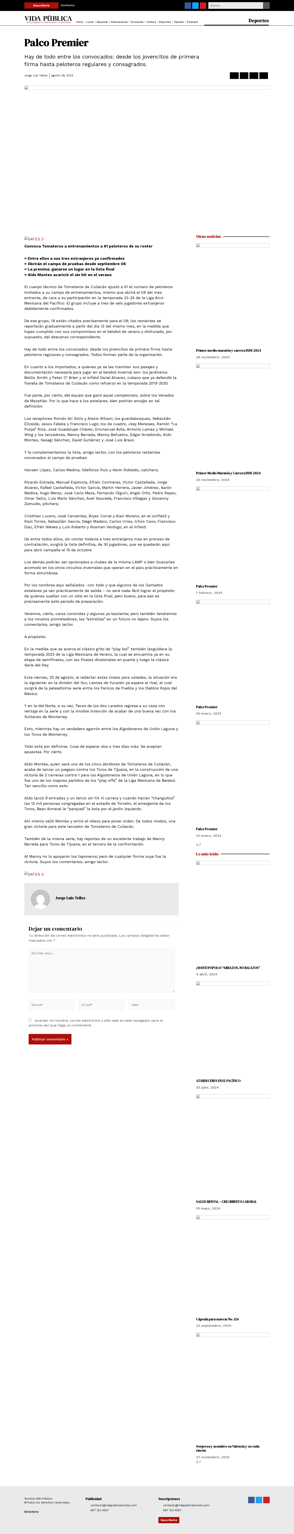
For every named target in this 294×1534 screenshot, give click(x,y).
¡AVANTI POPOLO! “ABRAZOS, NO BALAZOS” (228, 968)
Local (90, 21)
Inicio (80, 21)
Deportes (165, 21)
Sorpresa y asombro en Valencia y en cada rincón (227, 1448)
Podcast (192, 21)
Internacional (119, 21)
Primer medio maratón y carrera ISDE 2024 (228, 350)
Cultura (151, 21)
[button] (234, 75)
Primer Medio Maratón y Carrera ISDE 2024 (228, 473)
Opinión (179, 21)
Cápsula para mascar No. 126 (217, 1319)
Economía (137, 21)
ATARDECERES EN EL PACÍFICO (218, 1080)
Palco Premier (207, 586)
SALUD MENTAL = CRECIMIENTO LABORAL (226, 1201)
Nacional (102, 21)
